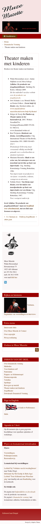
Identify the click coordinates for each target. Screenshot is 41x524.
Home (6, 42)
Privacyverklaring (10, 337)
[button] (9, 36)
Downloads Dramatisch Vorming (16, 393)
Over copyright (9, 334)
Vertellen (7, 380)
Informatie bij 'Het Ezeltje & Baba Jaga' (18, 473)
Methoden (7, 366)
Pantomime (8, 371)
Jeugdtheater (30, 216)
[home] (12, 11)
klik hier (14, 277)
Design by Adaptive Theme (32, 522)
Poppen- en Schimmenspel (13, 374)
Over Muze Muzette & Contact (15, 331)
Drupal (15, 513)
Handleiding (27, 479)
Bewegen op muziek (11, 385)
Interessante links (10, 327)
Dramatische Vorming (12, 44)
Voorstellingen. (9, 453)
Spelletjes (7, 382)
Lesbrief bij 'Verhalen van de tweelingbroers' (20, 468)
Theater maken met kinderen (14, 388)
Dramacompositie (10, 377)
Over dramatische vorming (13, 363)
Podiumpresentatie (10, 455)
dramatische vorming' (21, 497)
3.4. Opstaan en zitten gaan (10, 218)
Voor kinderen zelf (11, 369)
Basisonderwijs (9, 458)
